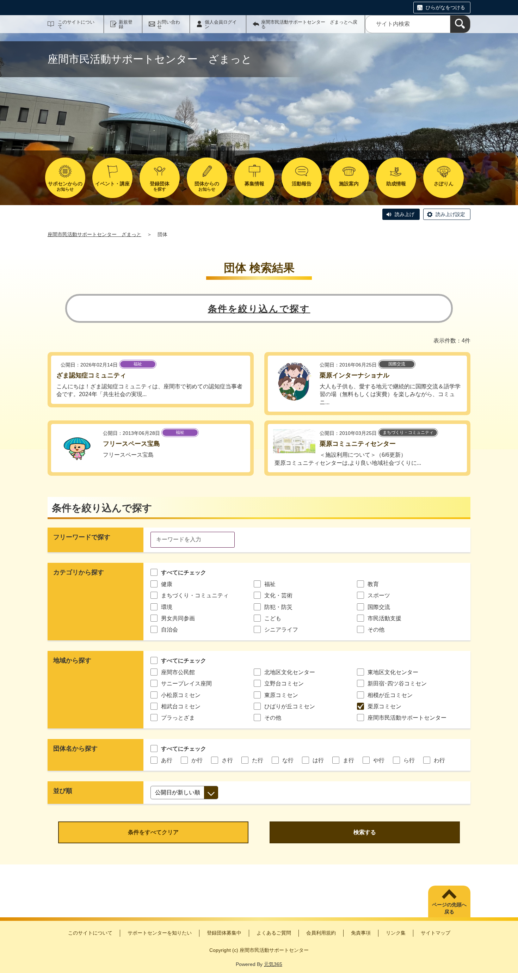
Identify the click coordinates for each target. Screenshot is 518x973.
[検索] (460, 24)
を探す (159, 186)
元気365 (273, 964)
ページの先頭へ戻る (449, 908)
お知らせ (65, 186)
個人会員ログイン (221, 24)
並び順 (62, 790)
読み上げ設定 (450, 214)
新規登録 (125, 24)
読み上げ (404, 214)
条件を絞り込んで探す (259, 308)
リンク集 (396, 933)
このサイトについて (76, 24)
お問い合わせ (168, 24)
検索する (364, 832)
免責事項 (361, 933)
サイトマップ (435, 933)
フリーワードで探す (81, 537)
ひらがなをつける (445, 7)
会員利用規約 (321, 933)
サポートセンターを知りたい (160, 933)
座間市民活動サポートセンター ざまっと (94, 234)
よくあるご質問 (274, 933)
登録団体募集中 (224, 933)
